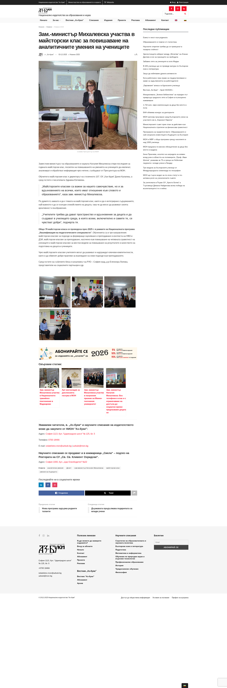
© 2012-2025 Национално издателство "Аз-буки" (57, 597)
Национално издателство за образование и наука (65, 15)
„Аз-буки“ (50, 54)
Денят (68, 468)
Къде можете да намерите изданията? (89, 542)
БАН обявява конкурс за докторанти (158, 112)
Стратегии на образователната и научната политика (130, 542)
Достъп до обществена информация (135, 598)
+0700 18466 (44, 568)
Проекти (122, 20)
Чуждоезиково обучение (126, 569)
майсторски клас (113, 468)
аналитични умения (55, 468)
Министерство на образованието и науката (84, 2)
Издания (108, 20)
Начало (43, 20)
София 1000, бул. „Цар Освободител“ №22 (66, 462)
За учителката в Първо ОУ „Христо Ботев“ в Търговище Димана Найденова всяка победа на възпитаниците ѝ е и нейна (164, 185)
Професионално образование (129, 562)
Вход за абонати (84, 546)
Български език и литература (129, 546)
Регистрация (183, 2)
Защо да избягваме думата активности (160, 73)
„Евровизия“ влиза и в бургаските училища (161, 85)
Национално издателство (52, 2)
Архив (80, 583)
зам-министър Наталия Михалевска (88, 468)
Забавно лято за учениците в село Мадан (161, 61)
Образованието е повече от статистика (160, 42)
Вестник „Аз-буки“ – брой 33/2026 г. (158, 90)
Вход (173, 2)
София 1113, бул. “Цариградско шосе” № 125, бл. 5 (70, 434)
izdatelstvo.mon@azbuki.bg (58, 446)
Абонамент (150, 20)
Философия (121, 572)
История (119, 565)
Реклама (135, 20)
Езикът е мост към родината (155, 37)
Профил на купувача (180, 598)
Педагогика (120, 550)
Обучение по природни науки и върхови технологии (130, 557)
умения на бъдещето (48, 472)
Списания (94, 20)
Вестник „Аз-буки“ (75, 20)
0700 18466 (54, 440)
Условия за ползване (161, 598)
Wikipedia (110, 2)
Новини (49, 27)
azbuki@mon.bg (80, 446)
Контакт (165, 20)
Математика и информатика (128, 553)
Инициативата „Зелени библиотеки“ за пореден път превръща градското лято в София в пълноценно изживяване (165, 97)
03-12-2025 (63, 54)
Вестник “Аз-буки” (85, 576)
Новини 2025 (59, 27)
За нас (56, 20)
